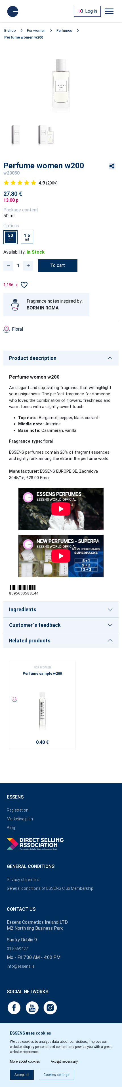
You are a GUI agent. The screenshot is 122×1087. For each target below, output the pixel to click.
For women (36, 30)
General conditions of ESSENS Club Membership (50, 888)
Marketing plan (20, 819)
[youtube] (32, 1007)
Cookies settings (56, 1075)
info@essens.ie (20, 966)
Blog (11, 827)
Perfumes (64, 30)
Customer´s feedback (35, 625)
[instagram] (50, 1007)
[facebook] (14, 1007)
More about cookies (25, 1061)
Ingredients (22, 609)
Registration (17, 810)
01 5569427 (17, 948)
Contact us (21, 909)
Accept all (21, 1075)
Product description (32, 358)
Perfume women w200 (23, 37)
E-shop (10, 30)
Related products (30, 641)
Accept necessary (64, 1061)
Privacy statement (23, 879)
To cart (57, 265)
